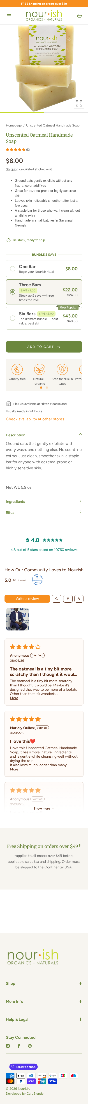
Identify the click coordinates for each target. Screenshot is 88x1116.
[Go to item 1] (17, 619)
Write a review (27, 599)
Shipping (12, 169)
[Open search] (56, 599)
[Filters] (68, 599)
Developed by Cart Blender (25, 1094)
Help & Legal (17, 1019)
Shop (10, 983)
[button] (9, 16)
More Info (14, 1001)
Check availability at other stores (35, 419)
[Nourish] (44, 15)
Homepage (14, 125)
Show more (42, 808)
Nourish (23, 1089)
